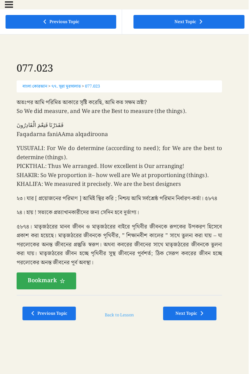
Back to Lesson (119, 315)
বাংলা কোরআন (34, 86)
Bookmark (42, 280)
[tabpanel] (119, 193)
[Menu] (9, 4)
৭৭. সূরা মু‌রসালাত (66, 86)
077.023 (92, 86)
